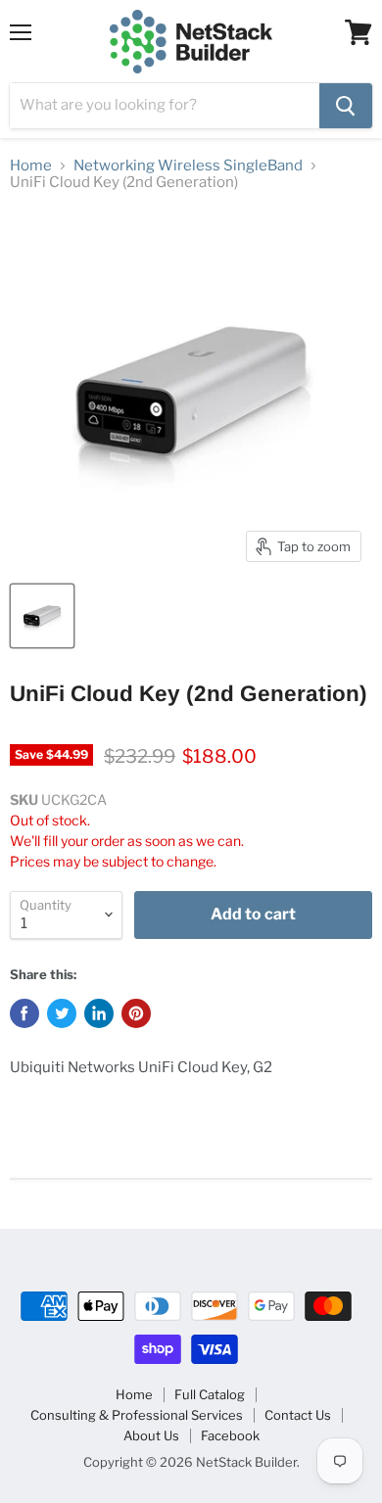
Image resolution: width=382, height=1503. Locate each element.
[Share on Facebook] (24, 1013)
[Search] (345, 105)
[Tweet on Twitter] (61, 1013)
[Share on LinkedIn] (99, 1013)
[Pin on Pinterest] (136, 1013)
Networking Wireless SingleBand (188, 166)
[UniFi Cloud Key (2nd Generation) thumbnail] (42, 616)
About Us (151, 1435)
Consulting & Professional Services (136, 1415)
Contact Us (297, 1415)
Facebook (230, 1435)
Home (31, 166)
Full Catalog (209, 1394)
